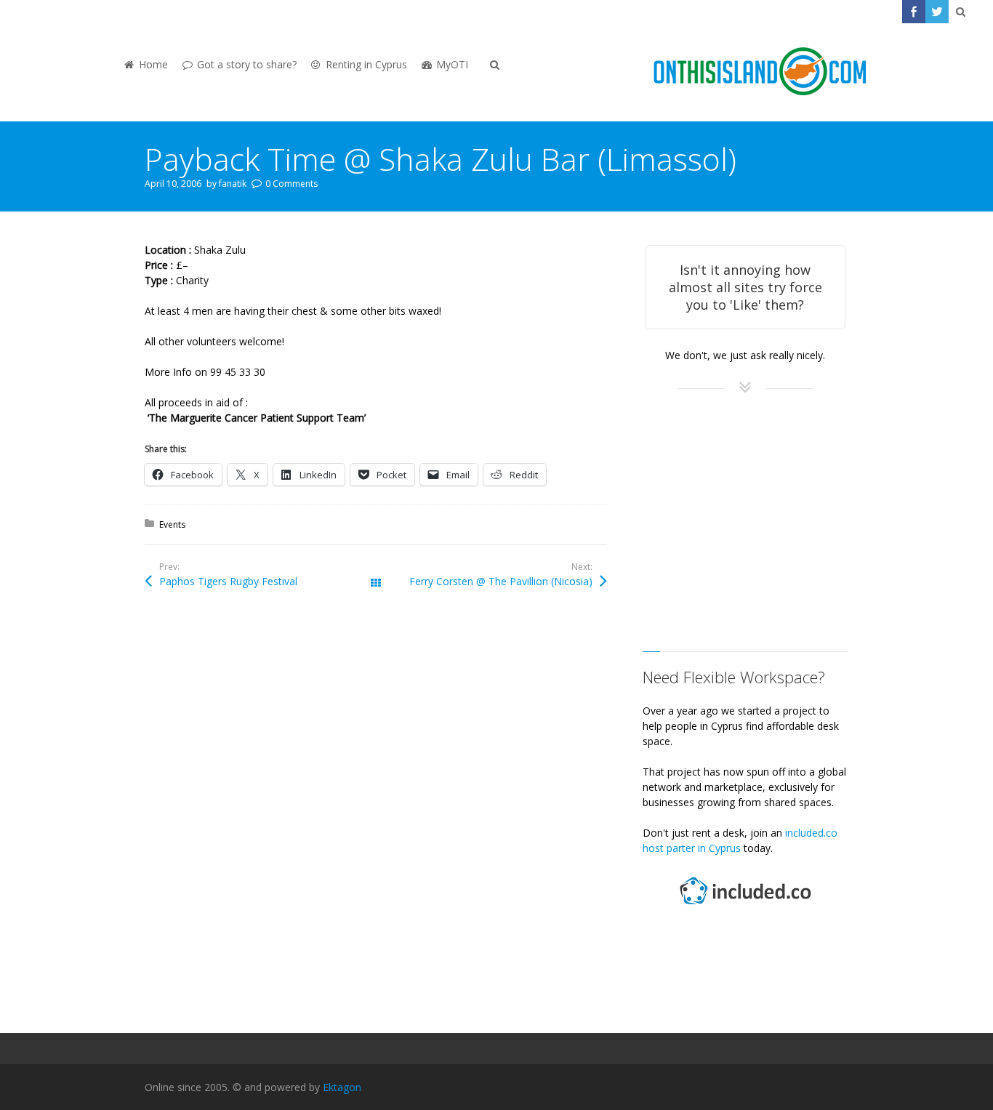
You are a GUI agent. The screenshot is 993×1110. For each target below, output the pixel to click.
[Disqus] (376, 817)
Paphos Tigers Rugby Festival (228, 581)
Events (172, 524)
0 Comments (291, 183)
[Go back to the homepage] (760, 72)
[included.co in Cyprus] (745, 906)
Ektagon (342, 1087)
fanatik (232, 183)
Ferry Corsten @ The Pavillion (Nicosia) (500, 581)
